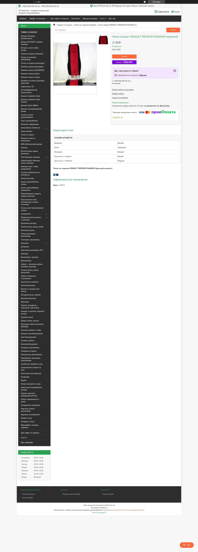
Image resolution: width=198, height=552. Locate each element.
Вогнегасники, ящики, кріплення (29, 152)
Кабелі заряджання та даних (30, 400)
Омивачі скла (26, 418)
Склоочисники (26, 131)
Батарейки (25, 377)
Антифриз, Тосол (27, 421)
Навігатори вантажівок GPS (32, 250)
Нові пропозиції (28, 494)
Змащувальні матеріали (30, 405)
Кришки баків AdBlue (29, 105)
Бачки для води (27, 178)
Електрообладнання (29, 344)
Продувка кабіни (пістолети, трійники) (32, 325)
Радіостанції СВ (27, 86)
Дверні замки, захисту (30, 320)
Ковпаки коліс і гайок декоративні (29, 167)
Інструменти (26, 214)
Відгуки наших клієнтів (71, 494)
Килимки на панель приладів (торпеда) (32, 81)
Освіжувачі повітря (28, 351)
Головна (23, 18)
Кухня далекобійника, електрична (30, 188)
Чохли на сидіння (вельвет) (32, 53)
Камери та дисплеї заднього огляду (32, 312)
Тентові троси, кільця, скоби (32, 226)
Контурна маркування (30, 124)
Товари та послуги (37, 18)
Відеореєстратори (28, 298)
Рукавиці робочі (27, 340)
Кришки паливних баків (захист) (30, 100)
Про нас (112, 18)
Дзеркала (25, 246)
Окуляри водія (27, 317)
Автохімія (25, 243)
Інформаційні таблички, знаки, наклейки (30, 161)
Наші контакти (108, 494)
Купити (124, 56)
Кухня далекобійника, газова (30, 183)
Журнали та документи (30, 414)
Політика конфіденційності (134, 510)
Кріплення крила (27, 230)
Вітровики (25, 302)
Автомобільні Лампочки (30, 127)
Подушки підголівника (30, 347)
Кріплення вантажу (28, 223)
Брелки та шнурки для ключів (30, 290)
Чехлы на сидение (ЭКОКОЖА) (28, 58)
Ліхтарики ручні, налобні (31, 295)
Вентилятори (26, 260)
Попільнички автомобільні (31, 354)
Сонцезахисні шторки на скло (31, 368)
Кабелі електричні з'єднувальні (28, 277)
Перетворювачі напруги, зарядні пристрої (31, 194)
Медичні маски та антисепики (28, 139)
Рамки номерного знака (31, 384)
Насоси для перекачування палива (32, 209)
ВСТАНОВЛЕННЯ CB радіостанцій (29, 91)
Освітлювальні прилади (30, 157)
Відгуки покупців (90, 18)
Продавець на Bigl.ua (99, 508)
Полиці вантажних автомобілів (28, 234)
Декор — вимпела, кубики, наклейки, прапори (31, 265)
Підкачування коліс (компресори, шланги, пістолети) (30, 202)
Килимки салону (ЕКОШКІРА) (32, 70)
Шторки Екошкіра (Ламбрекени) (28, 37)
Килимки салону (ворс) (30, 73)
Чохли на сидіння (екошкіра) (32, 63)
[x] (57, 175)
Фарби (23, 380)
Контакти (76, 18)
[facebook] (54, 175)
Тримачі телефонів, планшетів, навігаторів (30, 306)
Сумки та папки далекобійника (27, 116)
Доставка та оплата (60, 18)
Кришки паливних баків (30, 96)
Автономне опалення (29, 282)
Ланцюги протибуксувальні (32, 333)
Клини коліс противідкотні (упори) (31, 388)
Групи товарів (27, 497)
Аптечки (24, 147)
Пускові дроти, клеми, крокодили (30, 271)
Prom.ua (112, 505)
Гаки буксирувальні (28, 337)
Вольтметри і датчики (29, 257)
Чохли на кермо (27, 134)
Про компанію (27, 442)
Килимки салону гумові (30, 77)
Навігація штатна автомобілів (28, 409)
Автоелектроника (28, 285)
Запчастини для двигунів (31, 373)
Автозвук (24, 253)
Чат (188, 545)
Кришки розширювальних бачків (31, 110)
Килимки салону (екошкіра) (32, 66)
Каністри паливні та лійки (31, 330)
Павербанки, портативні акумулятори (30, 359)
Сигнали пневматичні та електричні (30, 173)
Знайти (173, 30)
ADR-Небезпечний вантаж (31, 144)
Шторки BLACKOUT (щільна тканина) (32, 43)
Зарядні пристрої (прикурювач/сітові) (29, 394)
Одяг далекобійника (29, 120)
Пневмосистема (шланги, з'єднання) (31, 218)
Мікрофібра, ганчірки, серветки (30, 426)
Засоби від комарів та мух (32, 364)
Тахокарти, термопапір (30, 239)
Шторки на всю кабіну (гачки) (30, 49)
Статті (103, 18)
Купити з (119, 62)
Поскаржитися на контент (113, 510)
